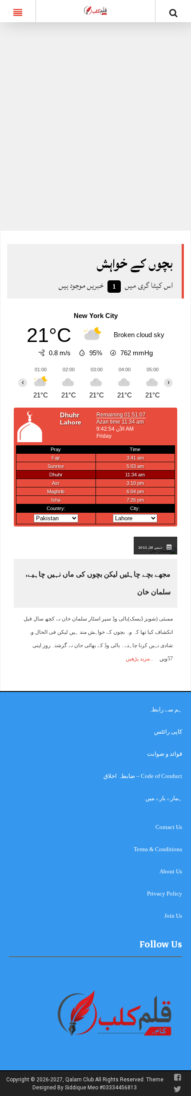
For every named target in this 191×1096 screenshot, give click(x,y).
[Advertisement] (95, 130)
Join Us (173, 915)
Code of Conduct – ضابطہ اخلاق (142, 776)
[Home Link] (95, 10)
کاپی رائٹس (168, 731)
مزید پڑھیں (138, 659)
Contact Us (168, 827)
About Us (170, 871)
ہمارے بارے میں (163, 798)
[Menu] (18, 11)
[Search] (173, 13)
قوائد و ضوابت (164, 753)
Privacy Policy (164, 893)
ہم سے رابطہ (165, 709)
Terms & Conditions (158, 849)
